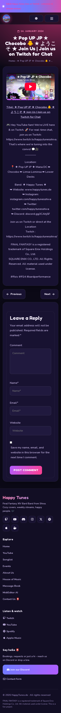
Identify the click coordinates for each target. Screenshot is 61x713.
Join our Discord (19, 669)
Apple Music (13, 638)
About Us (8, 572)
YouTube (8, 553)
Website (15, 423)
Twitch (10, 618)
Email (14, 403)
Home (12, 60)
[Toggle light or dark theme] (36, 18)
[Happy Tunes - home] (6, 18)
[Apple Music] (6, 527)
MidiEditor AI (10, 592)
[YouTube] (14, 519)
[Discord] (23, 519)
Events (7, 566)
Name (14, 383)
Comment (16, 345)
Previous (16, 294)
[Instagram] (32, 519)
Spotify (10, 631)
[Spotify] (49, 519)
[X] (40, 519)
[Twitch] (6, 519)
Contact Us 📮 (11, 599)
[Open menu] (52, 18)
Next (47, 294)
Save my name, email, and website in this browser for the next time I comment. (30, 452)
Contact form (14, 679)
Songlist (8, 559)
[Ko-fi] (14, 527)
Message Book (11, 586)
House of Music (12, 579)
